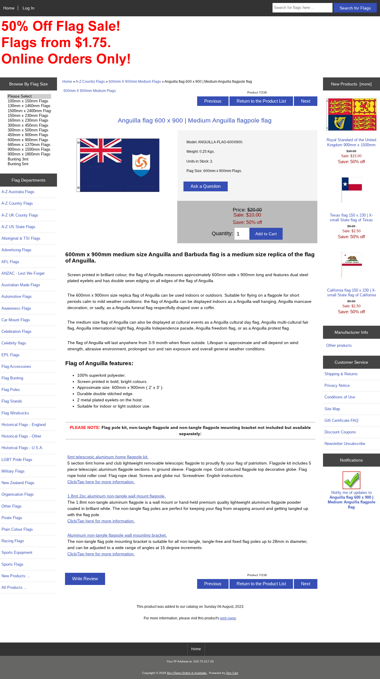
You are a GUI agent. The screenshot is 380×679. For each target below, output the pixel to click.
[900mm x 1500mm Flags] (29, 149)
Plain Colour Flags (17, 529)
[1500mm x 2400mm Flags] (29, 111)
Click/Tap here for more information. (101, 481)
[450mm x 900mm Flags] (29, 135)
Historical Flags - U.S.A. (22, 448)
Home (9, 8)
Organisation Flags (17, 494)
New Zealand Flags (17, 483)
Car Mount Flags (15, 320)
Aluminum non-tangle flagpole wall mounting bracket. (117, 535)
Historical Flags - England (23, 424)
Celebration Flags (16, 331)
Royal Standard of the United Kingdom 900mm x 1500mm (351, 142)
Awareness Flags (16, 308)
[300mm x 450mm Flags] (29, 125)
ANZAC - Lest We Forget (23, 273)
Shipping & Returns (341, 374)
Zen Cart (232, 673)
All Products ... (14, 587)
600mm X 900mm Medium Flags (135, 81)
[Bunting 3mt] (29, 159)
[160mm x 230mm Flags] (29, 120)
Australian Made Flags (20, 285)
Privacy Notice (337, 385)
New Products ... (15, 576)
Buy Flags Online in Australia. (187, 673)
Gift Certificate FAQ (341, 420)
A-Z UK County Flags (19, 215)
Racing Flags (12, 541)
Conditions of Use (339, 397)
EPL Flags (10, 355)
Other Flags (11, 506)
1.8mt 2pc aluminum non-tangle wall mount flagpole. (116, 496)
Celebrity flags (13, 343)
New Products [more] (351, 84)
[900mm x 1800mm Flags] (29, 154)
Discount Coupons (340, 432)
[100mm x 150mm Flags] (29, 101)
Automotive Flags (16, 296)
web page (228, 618)
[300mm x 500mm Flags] (29, 130)
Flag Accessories (16, 366)
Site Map (332, 409)
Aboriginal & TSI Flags (20, 238)
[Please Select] (29, 96)
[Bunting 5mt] (29, 164)
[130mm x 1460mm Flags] (29, 106)
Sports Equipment (16, 552)
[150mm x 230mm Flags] (29, 115)
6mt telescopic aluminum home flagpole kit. (107, 456)
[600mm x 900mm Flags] (29, 140)
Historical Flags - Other (21, 436)
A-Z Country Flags (90, 81)
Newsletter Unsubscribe (344, 443)
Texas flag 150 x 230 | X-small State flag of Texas (351, 217)
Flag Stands (11, 401)
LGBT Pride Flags (16, 459)
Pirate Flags (11, 518)
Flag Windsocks (15, 413)
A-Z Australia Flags (17, 192)
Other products (339, 345)
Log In (28, 8)
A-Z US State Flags (18, 227)
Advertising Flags (16, 250)
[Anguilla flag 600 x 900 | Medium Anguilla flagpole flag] (118, 199)
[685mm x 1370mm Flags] (29, 144)
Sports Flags (12, 564)
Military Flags (13, 471)
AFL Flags (10, 262)
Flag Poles (10, 389)
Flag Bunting (12, 378)
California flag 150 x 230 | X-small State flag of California (351, 292)
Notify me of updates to (351, 499)
